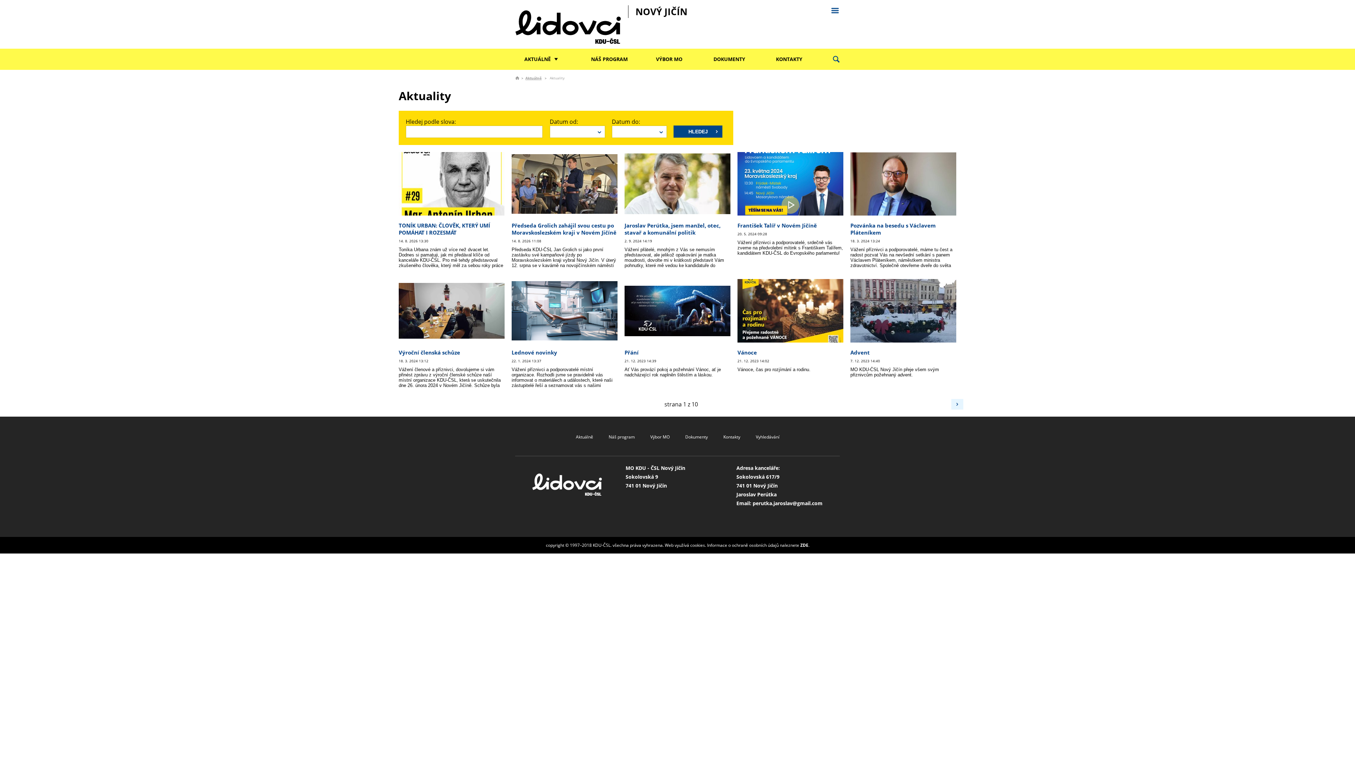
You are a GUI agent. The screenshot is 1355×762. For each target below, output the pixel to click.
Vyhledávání (767, 437)
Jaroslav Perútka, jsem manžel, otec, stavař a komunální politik (673, 229)
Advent (860, 352)
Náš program (609, 59)
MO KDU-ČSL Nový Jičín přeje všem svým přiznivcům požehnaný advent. (894, 372)
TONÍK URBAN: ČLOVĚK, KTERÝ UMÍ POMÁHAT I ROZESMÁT (444, 229)
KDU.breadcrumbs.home (517, 78)
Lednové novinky (534, 352)
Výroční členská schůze (429, 352)
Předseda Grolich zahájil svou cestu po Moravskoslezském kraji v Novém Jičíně (564, 229)
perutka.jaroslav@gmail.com (788, 503)
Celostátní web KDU (834, 9)
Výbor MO (669, 59)
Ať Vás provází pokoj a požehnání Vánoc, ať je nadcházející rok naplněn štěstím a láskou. (673, 372)
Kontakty (789, 59)
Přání (632, 352)
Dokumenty (729, 59)
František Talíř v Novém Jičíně (777, 225)
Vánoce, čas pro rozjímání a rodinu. (774, 369)
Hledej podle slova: (431, 122)
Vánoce (747, 352)
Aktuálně (537, 59)
